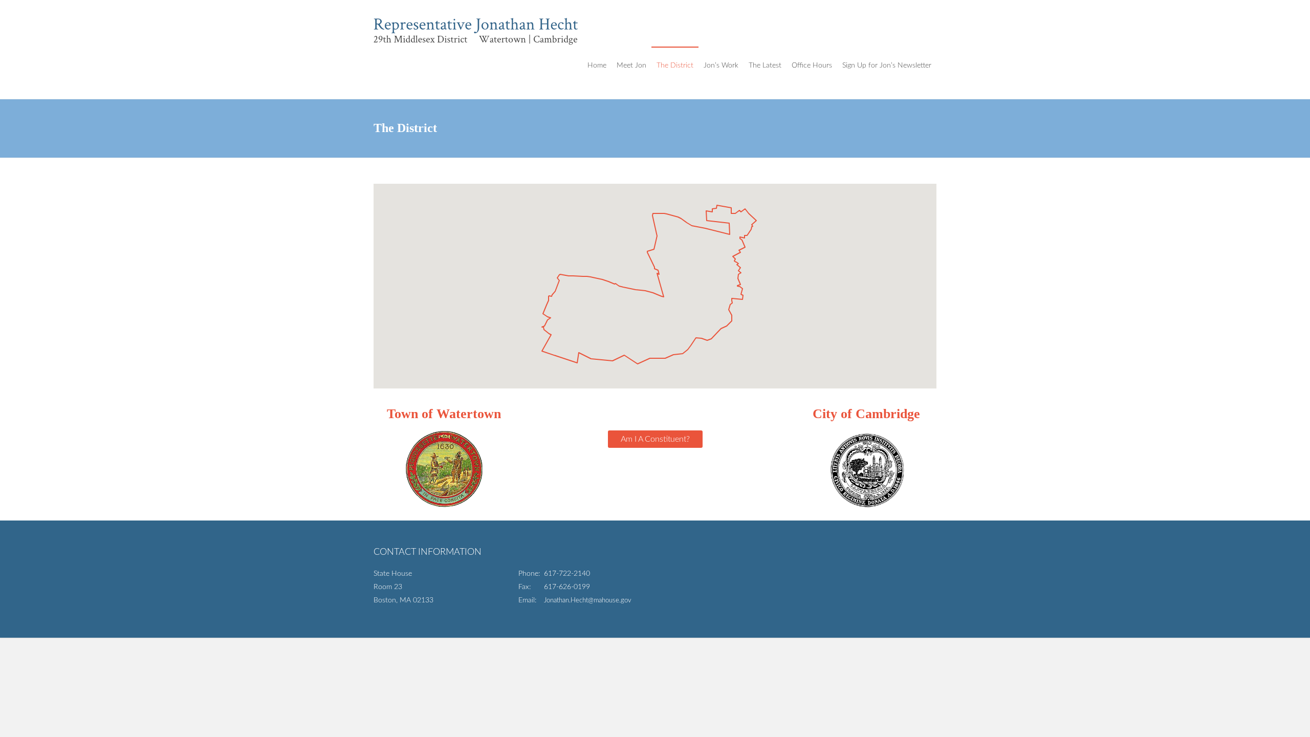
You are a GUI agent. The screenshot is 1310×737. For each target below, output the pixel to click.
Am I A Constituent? (655, 439)
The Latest (765, 65)
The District (675, 65)
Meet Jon (631, 65)
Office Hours (812, 65)
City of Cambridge (866, 413)
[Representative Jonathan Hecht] (476, 23)
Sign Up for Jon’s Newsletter (886, 65)
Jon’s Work (721, 65)
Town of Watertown (444, 413)
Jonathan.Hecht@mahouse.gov (587, 600)
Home (596, 65)
